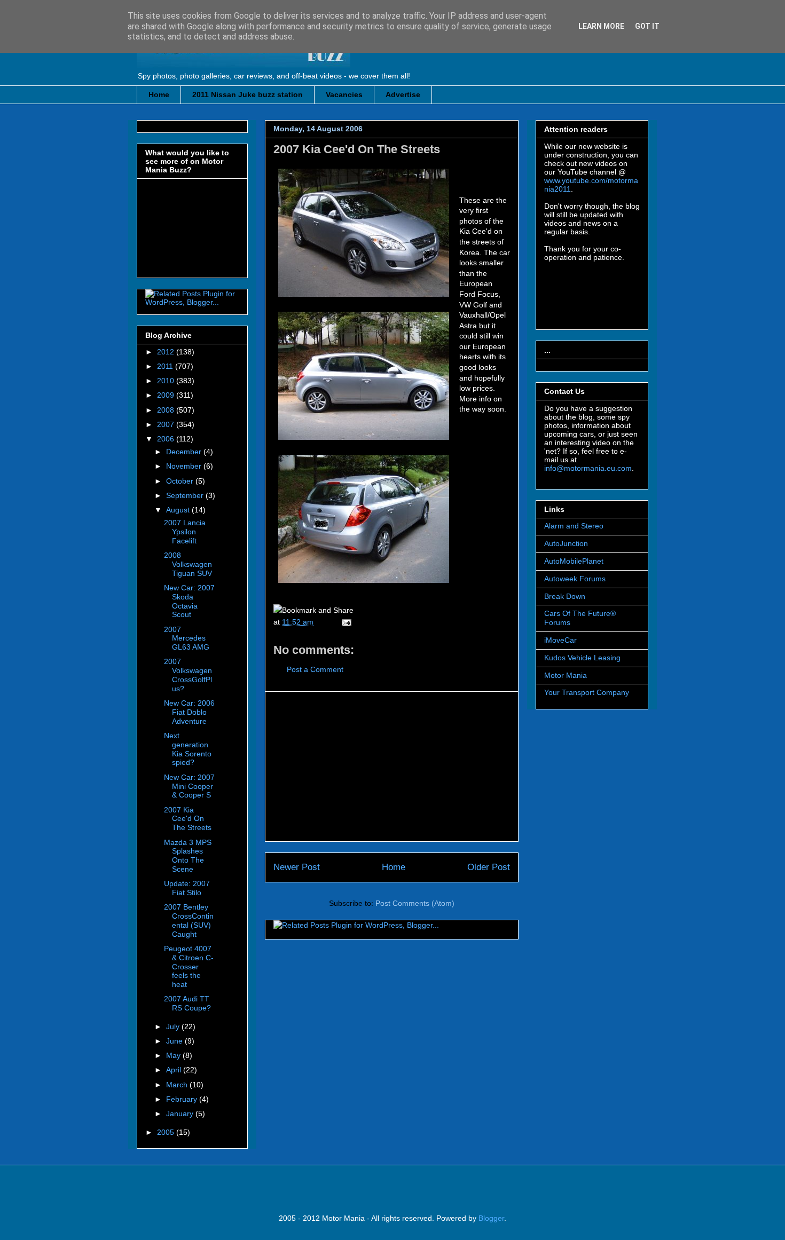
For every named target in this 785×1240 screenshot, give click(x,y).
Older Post (488, 867)
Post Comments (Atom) (414, 903)
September (186, 495)
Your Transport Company (586, 692)
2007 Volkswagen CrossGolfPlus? (188, 674)
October (180, 481)
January (180, 1113)
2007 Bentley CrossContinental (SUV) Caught (189, 920)
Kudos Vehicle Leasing (582, 657)
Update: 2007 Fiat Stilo (187, 888)
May (174, 1055)
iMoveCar (560, 640)
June (175, 1041)
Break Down (564, 596)
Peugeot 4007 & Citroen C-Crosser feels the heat (189, 966)
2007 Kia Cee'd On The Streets (356, 149)
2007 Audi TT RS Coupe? (187, 1003)
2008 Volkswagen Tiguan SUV (188, 564)
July (174, 1026)
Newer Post (296, 867)
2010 (166, 380)
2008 (166, 410)
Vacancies (344, 94)
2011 (166, 366)
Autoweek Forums (575, 578)
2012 (166, 351)
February (182, 1099)
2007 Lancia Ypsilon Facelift (185, 531)
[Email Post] (344, 622)
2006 (166, 439)
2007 (166, 424)
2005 (166, 1132)
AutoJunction (566, 543)
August (179, 510)
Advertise (403, 94)
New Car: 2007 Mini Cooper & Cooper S (189, 786)
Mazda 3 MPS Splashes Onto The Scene (187, 855)
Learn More (601, 26)
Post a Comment (315, 669)
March (178, 1084)
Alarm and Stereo (573, 526)
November (184, 466)
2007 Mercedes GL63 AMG (186, 638)
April (174, 1069)
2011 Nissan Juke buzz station (247, 94)
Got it (647, 26)
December (184, 451)
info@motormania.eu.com (588, 468)
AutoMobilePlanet (573, 561)
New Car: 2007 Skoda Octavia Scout (189, 601)
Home (158, 94)
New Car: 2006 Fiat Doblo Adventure (189, 712)
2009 (166, 395)
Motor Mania (565, 675)
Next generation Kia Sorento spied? (187, 749)
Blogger (491, 1218)
